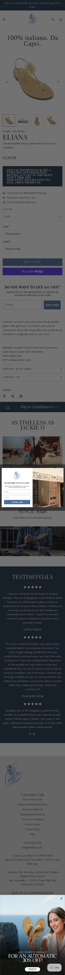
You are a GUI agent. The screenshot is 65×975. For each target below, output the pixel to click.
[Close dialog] (61, 470)
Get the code (17, 502)
